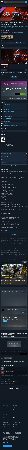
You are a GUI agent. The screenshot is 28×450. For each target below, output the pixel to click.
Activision (7, 29)
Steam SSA (5, 407)
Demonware (18, 27)
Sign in (2, 72)
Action (2, 42)
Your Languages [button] (8, 358)
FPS (20, 42)
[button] (3, 5)
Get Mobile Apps (7, 445)
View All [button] (25, 262)
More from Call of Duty (12, 310)
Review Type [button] (3, 351)
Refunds (4, 429)
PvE (17, 42)
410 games (6, 369)
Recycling (15, 412)
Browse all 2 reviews (14, 388)
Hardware (15, 409)
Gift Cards (5, 414)
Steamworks (5, 409)
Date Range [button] (3, 353)
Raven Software (8, 27)
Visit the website (4, 156)
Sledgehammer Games (9, 26)
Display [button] (10, 353)
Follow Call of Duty (10, 318)
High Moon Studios (23, 26)
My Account (15, 426)
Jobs (14, 407)
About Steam (5, 405)
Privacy (4, 419)
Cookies (4, 426)
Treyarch (16, 26)
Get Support (15, 424)
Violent (12, 42)
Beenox (13, 27)
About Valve (15, 405)
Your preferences (12, 336)
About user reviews (4, 336)
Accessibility (5, 422)
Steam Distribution (6, 412)
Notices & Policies (6, 424)
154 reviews (12, 369)
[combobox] (14, 2)
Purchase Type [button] (12, 351)
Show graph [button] (23, 353)
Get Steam (15, 419)
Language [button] (20, 351)
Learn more (24, 98)
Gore (8, 42)
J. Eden (5, 367)
